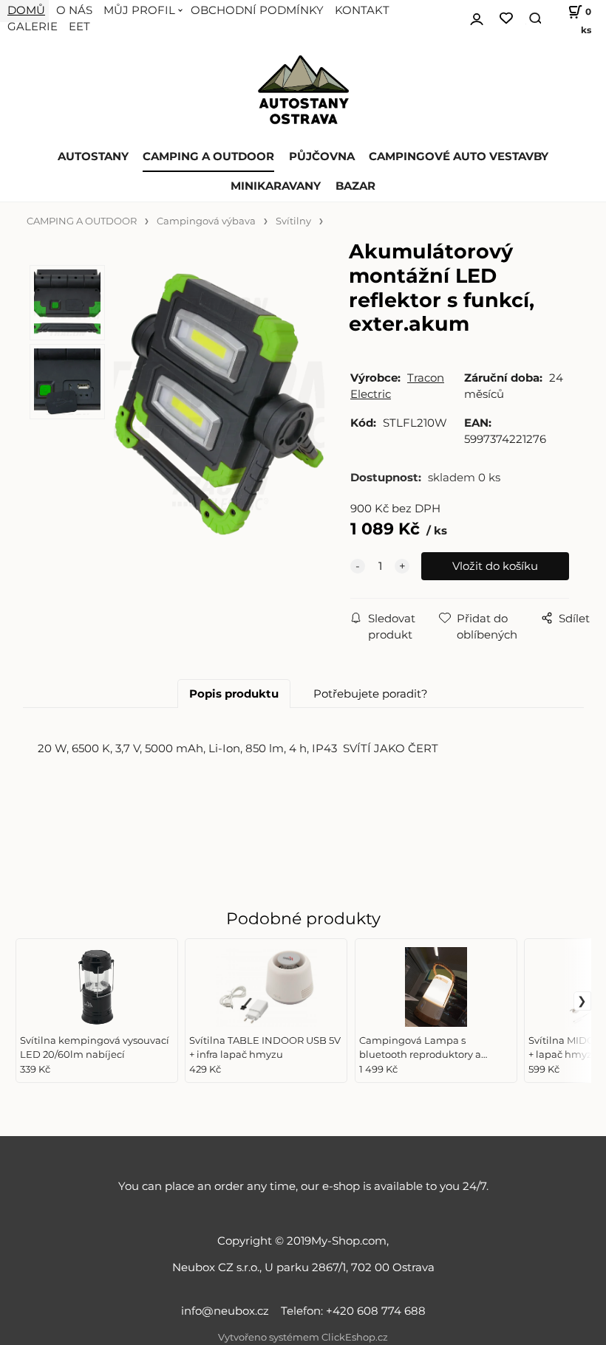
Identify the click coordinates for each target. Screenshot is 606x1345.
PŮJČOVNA (322, 156)
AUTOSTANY (93, 156)
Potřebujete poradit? (370, 694)
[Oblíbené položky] (506, 19)
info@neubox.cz (228, 1311)
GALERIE (32, 26)
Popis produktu (234, 694)
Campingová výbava (206, 221)
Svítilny (293, 221)
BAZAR (355, 186)
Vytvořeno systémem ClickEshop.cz (303, 1337)
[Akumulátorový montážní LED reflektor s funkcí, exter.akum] (217, 404)
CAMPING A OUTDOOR (208, 156)
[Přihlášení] (476, 17)
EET (79, 26)
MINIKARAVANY (276, 186)
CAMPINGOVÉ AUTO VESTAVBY (458, 156)
